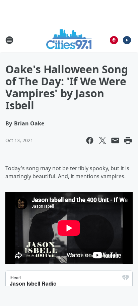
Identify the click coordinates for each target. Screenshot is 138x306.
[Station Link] (69, 40)
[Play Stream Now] (127, 40)
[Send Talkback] (114, 40)
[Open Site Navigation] (9, 40)
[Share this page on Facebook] (89, 140)
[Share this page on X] (102, 140)
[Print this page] (128, 140)
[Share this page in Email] (115, 140)
